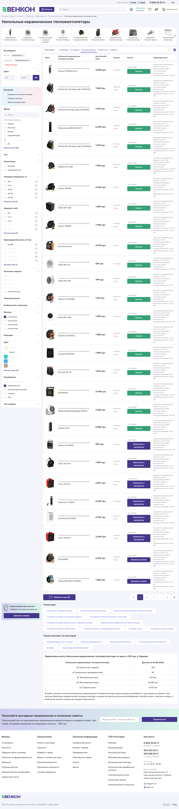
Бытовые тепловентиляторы (98, 39)
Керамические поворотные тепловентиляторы (120, 623)
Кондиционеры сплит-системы (60, 642)
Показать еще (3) (11, 233)
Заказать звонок (21, 615)
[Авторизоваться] (131, 9)
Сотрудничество (10, 767)
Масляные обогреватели (91, 642)
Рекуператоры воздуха (119, 757)
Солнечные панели (117, 780)
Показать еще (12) (11, 370)
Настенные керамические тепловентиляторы (133, 611)
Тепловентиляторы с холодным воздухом (46, 40)
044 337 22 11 (151, 750)
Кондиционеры (115, 747)
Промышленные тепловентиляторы (115, 39)
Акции (76, 767)
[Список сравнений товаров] (156, 9)
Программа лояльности (48, 767)
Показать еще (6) (11, 202)
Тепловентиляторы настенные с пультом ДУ (108, 617)
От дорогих (75, 50)
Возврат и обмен (45, 752)
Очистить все (11, 65)
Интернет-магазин (8, 16)
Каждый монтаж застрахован (16, 772)
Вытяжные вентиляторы (119, 762)
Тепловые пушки (135, 629)
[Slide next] (174, 35)
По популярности (89, 50)
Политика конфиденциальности (17, 757)
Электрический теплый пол (121, 785)
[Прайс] (174, 49)
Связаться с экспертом (139, 445)
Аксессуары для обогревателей (75, 648)
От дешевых (64, 50)
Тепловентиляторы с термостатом (61, 629)
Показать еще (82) (11, 148)
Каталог (48, 9)
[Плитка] (169, 49)
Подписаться (159, 719)
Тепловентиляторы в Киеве (162, 629)
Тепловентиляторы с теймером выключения (102, 629)
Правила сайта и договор (14, 752)
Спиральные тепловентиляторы (28, 39)
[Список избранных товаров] (150, 9)
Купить (138, 71)
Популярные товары (82, 757)
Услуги (76, 762)
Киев (134, 3)
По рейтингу (103, 50)
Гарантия (41, 747)
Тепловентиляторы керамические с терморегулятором (70, 623)
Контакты (6, 747)
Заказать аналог (139, 560)
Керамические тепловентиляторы (10, 39)
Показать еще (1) (11, 265)
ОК (36, 78)
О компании (7, 743)
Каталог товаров (80, 747)
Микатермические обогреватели (153, 642)
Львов (142, 3)
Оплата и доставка (46, 743)
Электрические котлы (118, 775)
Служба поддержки (46, 772)
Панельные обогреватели (120, 642)
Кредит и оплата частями (49, 757)
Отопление (29, 16)
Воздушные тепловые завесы (150, 39)
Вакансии (6, 762)
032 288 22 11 (151, 753)
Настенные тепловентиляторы (59, 611)
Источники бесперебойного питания (121, 768)
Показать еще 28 (62, 597)
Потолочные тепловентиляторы (133, 39)
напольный (16, 55)
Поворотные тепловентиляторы (63, 39)
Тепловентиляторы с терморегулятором (80, 39)
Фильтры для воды (117, 752)
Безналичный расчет (47, 762)
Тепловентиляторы (55, 16)
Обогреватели (41, 16)
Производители (80, 752)
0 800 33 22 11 (157, 2)
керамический (22, 60)
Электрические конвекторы (168, 39)
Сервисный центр (10, 777)
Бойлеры (50, 648)
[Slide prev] (4, 35)
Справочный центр (82, 743)
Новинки (114, 50)
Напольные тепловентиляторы (93, 611)
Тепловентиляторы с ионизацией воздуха (64, 617)
